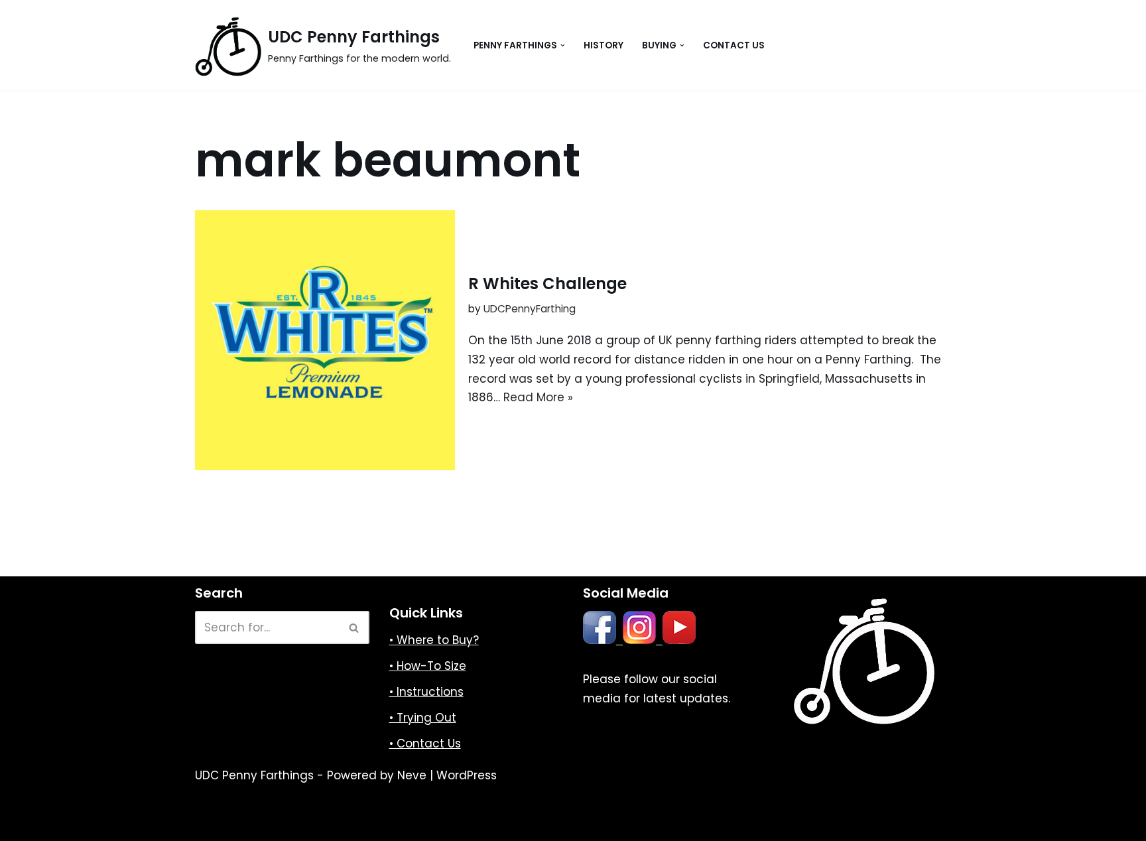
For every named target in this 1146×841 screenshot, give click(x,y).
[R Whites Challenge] (325, 340)
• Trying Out (422, 718)
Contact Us (734, 45)
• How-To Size (427, 666)
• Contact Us (425, 743)
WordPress (466, 775)
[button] (562, 45)
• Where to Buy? (434, 640)
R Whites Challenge (547, 283)
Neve (411, 775)
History (603, 45)
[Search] (354, 627)
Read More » (538, 397)
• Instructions (426, 692)
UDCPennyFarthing (529, 309)
